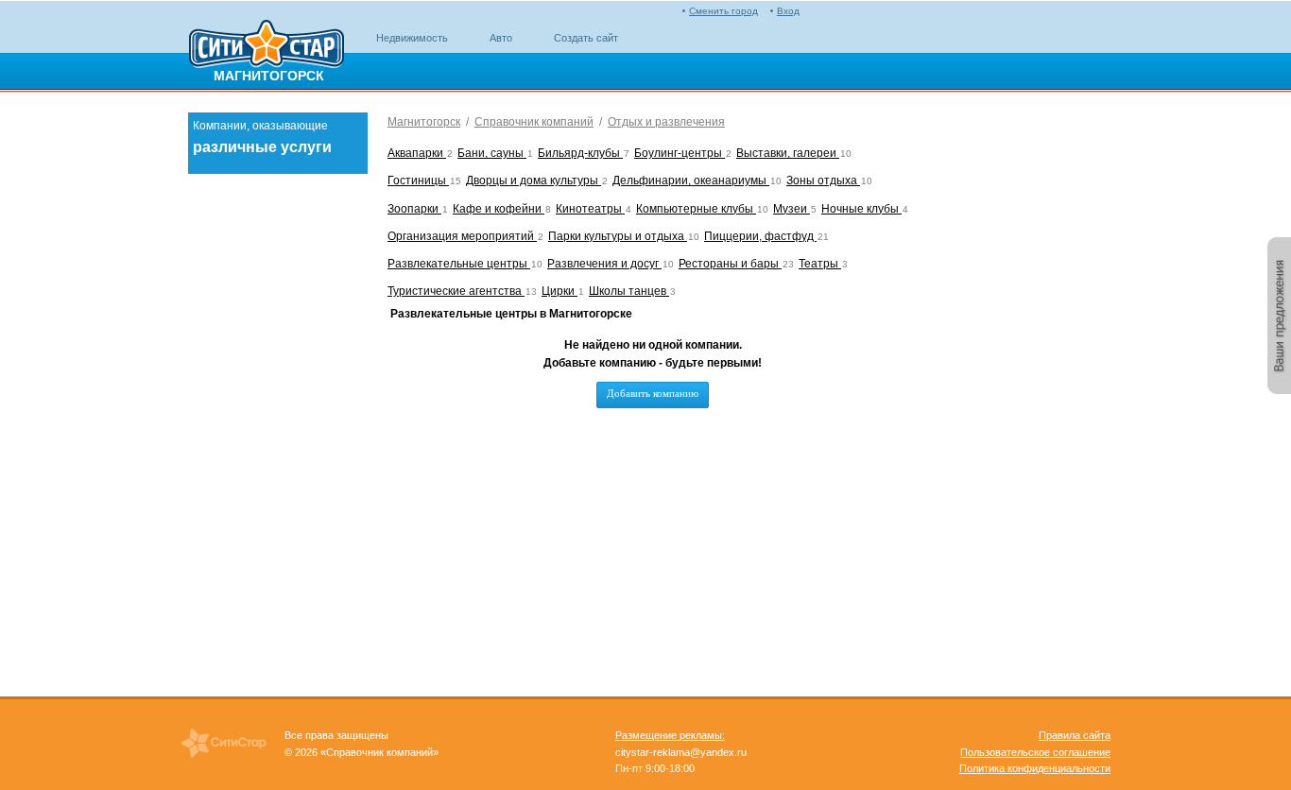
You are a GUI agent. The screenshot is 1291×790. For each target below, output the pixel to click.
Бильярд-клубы (580, 153)
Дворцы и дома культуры (533, 180)
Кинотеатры (590, 208)
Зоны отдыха (823, 180)
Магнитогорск (423, 122)
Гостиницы (418, 180)
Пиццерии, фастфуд (760, 236)
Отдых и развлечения (666, 122)
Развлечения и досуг (604, 263)
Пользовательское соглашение (1035, 752)
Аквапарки (416, 153)
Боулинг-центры (679, 153)
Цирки (559, 291)
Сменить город (723, 11)
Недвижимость (412, 37)
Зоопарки (414, 208)
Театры (820, 263)
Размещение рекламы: (670, 735)
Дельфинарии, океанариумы (690, 180)
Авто (501, 37)
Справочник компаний (534, 122)
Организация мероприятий (462, 236)
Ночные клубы (861, 208)
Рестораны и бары (730, 263)
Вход (788, 11)
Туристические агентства (456, 291)
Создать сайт (586, 37)
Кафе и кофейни (498, 208)
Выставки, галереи (787, 153)
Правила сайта (1074, 735)
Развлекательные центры (458, 263)
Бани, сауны (491, 153)
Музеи (791, 208)
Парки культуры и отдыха (617, 236)
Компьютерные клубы (696, 208)
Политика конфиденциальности (1034, 768)
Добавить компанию (652, 393)
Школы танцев (629, 291)
